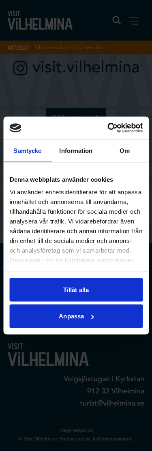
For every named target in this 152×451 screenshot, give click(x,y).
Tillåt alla (76, 289)
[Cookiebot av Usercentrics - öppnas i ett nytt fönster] (108, 128)
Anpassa (71, 316)
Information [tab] (75, 150)
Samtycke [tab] (27, 150)
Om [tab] (125, 150)
